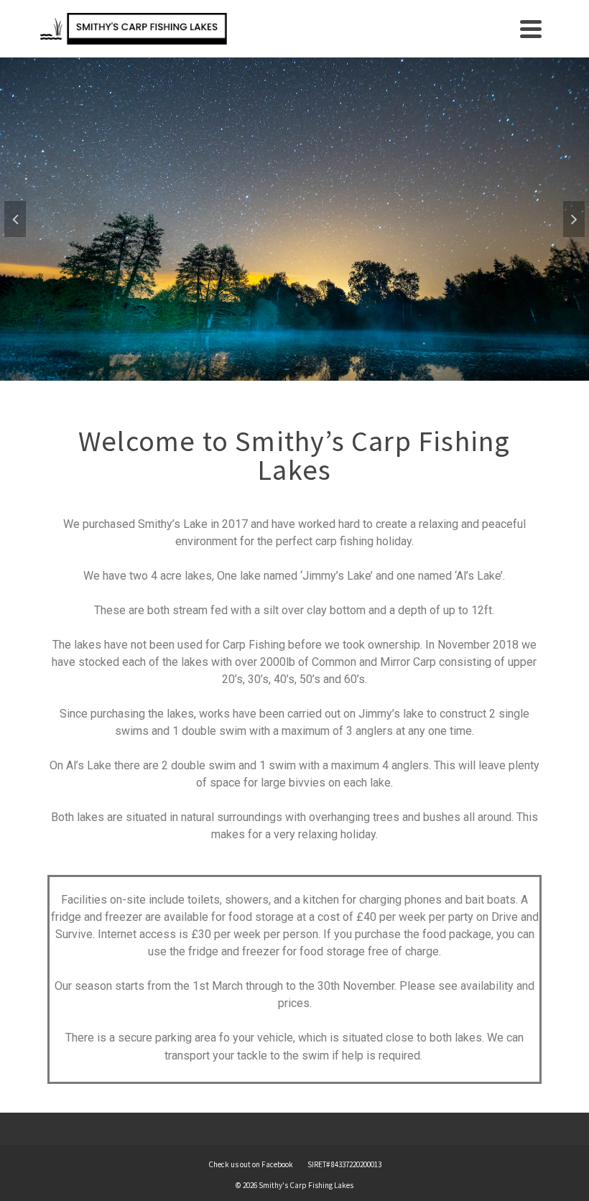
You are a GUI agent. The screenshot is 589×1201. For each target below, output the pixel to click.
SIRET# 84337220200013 (344, 1164)
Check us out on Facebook (250, 1164)
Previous (15, 219)
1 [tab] (277, 373)
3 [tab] (312, 373)
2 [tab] (294, 373)
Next (574, 219)
